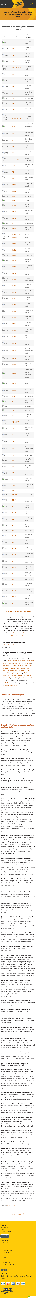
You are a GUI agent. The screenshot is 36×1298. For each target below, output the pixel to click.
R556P (13, 466)
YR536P (14, 519)
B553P (13, 80)
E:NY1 (19, 668)
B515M (13, 49)
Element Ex (6, 670)
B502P (13, 42)
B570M (13, 93)
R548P (13, 460)
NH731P (14, 305)
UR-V (16, 678)
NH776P (14, 317)
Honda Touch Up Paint (10, 685)
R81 (13, 491)
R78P (13, 486)
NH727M (14, 292)
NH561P (14, 212)
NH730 (13, 298)
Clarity (19, 665)
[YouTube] (4, 1270)
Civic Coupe (6, 665)
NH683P (14, 267)
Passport (5, 675)
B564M (13, 87)
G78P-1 (17, 159)
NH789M (14, 337)
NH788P (14, 330)
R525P (13, 422)
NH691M (14, 273)
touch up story (11, 1205)
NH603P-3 (14, 237)
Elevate (12, 670)
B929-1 (17, 116)
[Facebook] (2, 1270)
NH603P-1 (20, 235)
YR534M (14, 513)
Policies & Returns (7, 1250)
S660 (4, 678)
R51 (13, 410)
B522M (13, 55)
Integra (17, 673)
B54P (13, 74)
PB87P (13, 401)
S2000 (32, 675)
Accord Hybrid (30, 660)
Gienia (30, 670)
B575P (13, 98)
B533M (13, 61)
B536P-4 (18, 68)
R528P (13, 428)
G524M (13, 140)
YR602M (14, 590)
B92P (13, 116)
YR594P (14, 579)
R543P (13, 448)
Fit (20, 670)
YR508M (14, 506)
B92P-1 (14, 119)
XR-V (24, 678)
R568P (13, 473)
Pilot (9, 675)
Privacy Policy (6, 1262)
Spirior (13, 678)
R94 (13, 495)
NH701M (14, 286)
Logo (21, 673)
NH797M (14, 343)
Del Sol (13, 668)
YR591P (14, 574)
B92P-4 (19, 119)
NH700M (14, 279)
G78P (13, 159)
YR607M (14, 603)
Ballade (15, 663)
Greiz (4, 673)
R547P (13, 455)
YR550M (14, 536)
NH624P (14, 243)
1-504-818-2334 (9, 645)
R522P (13, 415)
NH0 (13, 178)
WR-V (20, 678)
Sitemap (5, 1247)
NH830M (14, 364)
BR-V (19, 663)
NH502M (14, 185)
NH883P (14, 391)
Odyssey (28, 673)
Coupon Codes (6, 1252)
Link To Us (5, 1260)
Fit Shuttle (24, 670)
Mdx (24, 673)
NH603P (14, 235)
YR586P (14, 561)
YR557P (14, 542)
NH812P (14, 350)
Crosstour (5, 668)
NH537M (14, 191)
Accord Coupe (11, 660)
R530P (13, 441)
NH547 (13, 200)
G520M (13, 134)
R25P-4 (18, 422)
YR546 (13, 530)
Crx (9, 668)
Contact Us (4, 1236)
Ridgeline (26, 675)
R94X (16, 495)
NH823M (14, 358)
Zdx (27, 678)
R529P (13, 435)
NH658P (14, 255)
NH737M (14, 311)
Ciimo (26, 663)
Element (23, 668)
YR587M (14, 567)
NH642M (14, 250)
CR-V (23, 665)
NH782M (14, 324)
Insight (12, 673)
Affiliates (5, 1255)
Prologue (19, 675)
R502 (13, 406)
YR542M (14, 525)
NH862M (14, 373)
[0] (31, 5)
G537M (13, 153)
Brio (23, 663)
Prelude (14, 675)
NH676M (14, 260)
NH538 (13, 196)
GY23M (13, 172)
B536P (13, 68)
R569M (13, 479)
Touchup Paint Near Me (8, 1265)
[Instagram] (6, 1270)
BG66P (13, 126)
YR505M (14, 500)
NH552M (14, 205)
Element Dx (30, 668)
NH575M (14, 218)
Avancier (9, 663)
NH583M (14, 228)
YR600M (14, 584)
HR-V (7, 673)
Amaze (4, 663)
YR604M (14, 597)
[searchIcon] (5, 4)
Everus (16, 670)
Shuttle (8, 678)
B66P (13, 110)
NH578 (13, 223)
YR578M (14, 555)
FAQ (4, 1245)
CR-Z (26, 665)
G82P (13, 165)
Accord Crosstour (20, 660)
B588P (13, 103)
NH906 (13, 396)
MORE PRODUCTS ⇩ (18, 1214)
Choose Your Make (7, 1243)
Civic (30, 663)
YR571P (14, 548)
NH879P (14, 383)
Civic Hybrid (13, 665)
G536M (13, 146)
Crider (30, 665)
